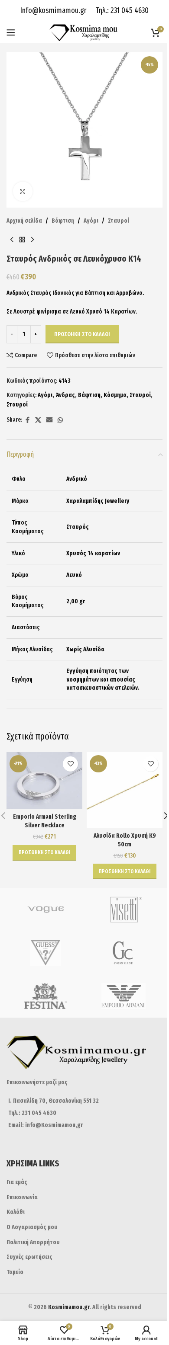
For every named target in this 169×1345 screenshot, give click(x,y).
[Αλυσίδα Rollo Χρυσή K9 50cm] (124, 790)
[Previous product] (11, 239)
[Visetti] (123, 909)
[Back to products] (22, 239)
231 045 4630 (129, 10)
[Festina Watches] (45, 996)
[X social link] (38, 420)
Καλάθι (15, 1212)
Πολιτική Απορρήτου (33, 1242)
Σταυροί (118, 220)
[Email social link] (49, 420)
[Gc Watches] (123, 952)
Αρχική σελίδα (24, 220)
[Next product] (32, 239)
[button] (44, 853)
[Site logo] (84, 32)
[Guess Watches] (45, 952)
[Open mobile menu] (11, 32)
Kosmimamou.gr (68, 1307)
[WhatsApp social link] (60, 420)
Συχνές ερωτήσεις (29, 1257)
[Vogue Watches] (45, 909)
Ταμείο (14, 1272)
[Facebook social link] (27, 420)
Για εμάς (16, 1182)
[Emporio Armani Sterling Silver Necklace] (44, 780)
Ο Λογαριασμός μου (32, 1227)
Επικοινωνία (22, 1197)
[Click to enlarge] (22, 191)
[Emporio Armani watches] (123, 996)
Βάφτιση (63, 220)
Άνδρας (65, 395)
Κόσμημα (115, 395)
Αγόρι (91, 220)
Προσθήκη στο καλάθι (82, 334)
